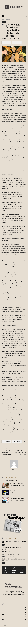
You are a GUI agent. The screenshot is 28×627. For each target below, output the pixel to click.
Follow (14, 566)
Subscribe (22, 566)
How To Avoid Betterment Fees (10, 554)
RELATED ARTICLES (10, 477)
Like (6, 566)
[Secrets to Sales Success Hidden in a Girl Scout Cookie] (5, 485)
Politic (3, 562)
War (3, 551)
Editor (4, 38)
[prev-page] (3, 506)
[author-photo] (14, 467)
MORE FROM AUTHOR (11, 480)
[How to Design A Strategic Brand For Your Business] (5, 500)
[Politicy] (14, 7)
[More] (24, 42)
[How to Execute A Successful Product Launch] (5, 492)
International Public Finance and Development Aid (7, 452)
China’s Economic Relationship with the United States (20, 452)
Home (3, 19)
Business (8, 19)
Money (3, 545)
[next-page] (5, 506)
